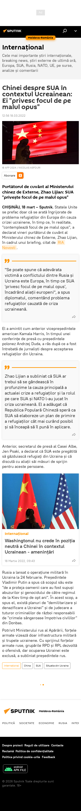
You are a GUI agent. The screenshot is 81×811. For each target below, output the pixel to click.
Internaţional (17, 533)
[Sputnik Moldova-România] (13, 32)
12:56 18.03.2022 (13, 116)
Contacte (57, 745)
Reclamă (8, 751)
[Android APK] (15, 769)
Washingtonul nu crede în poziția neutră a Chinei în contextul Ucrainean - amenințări (40, 546)
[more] (74, 316)
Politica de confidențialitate (35, 751)
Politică (8, 723)
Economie (46, 723)
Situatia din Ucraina (57, 665)
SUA (38, 665)
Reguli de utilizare (36, 745)
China (27, 665)
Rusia (63, 723)
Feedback (48, 757)
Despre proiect (12, 745)
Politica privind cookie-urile (21, 757)
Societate (26, 723)
